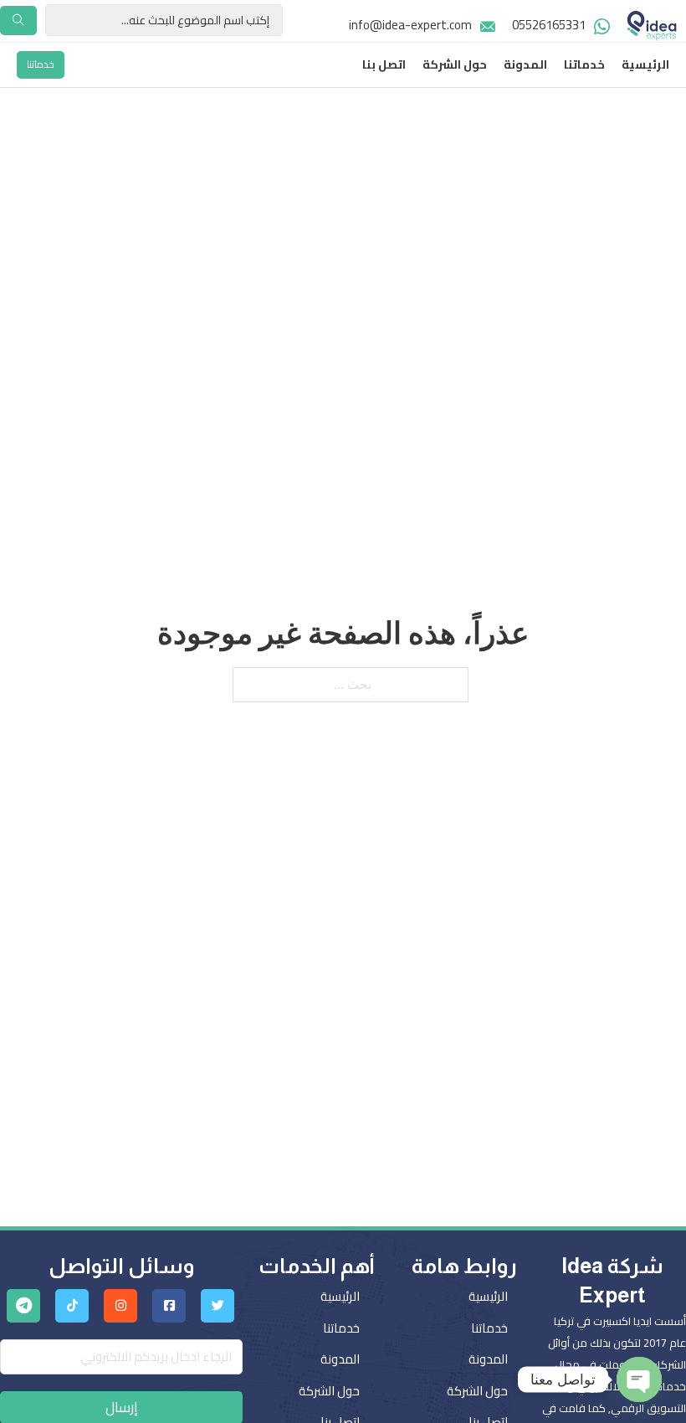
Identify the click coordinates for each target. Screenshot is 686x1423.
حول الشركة (454, 65)
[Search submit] (18, 20)
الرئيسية (645, 65)
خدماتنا (584, 65)
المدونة (525, 65)
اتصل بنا (384, 65)
